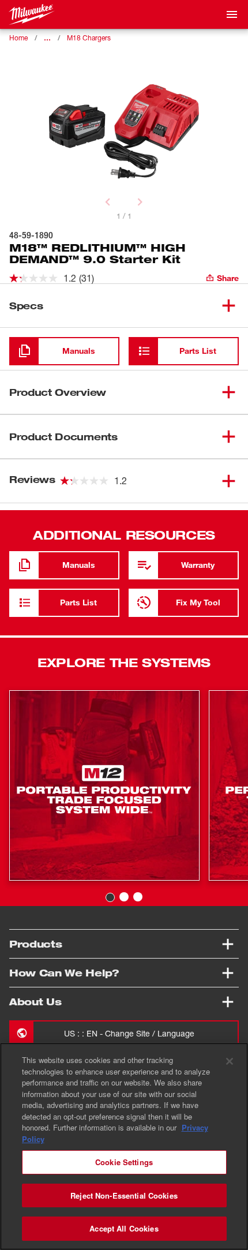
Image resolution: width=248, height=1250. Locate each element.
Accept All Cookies (123, 1228)
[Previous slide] (108, 202)
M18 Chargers (89, 37)
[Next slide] (140, 202)
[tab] (110, 897)
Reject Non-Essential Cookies (124, 1195)
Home (18, 37)
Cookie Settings (124, 1162)
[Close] (229, 1061)
